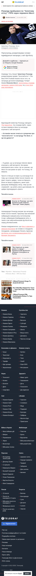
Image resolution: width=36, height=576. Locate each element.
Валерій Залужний (9, 471)
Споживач (23, 403)
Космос (5, 380)
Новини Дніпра (7, 320)
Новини (4, 310)
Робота (22, 317)
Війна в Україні (6, 427)
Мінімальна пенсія (9, 506)
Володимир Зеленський (6, 457)
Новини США (7, 403)
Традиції (23, 463)
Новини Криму (7, 339)
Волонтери (6, 444)
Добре (27, 573)
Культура (23, 412)
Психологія (24, 386)
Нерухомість (7, 358)
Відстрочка (23, 437)
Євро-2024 (23, 364)
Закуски (22, 509)
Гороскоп (23, 400)
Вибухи (5, 434)
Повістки (23, 431)
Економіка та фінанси (9, 348)
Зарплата (23, 314)
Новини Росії (7, 406)
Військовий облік (25, 444)
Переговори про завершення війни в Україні (18, 6)
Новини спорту (16, 198)
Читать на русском (7, 21)
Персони (4, 453)
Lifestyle (22, 396)
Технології (6, 377)
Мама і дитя (24, 377)
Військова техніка (8, 447)
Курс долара (7, 364)
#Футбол (9, 271)
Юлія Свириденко (8, 483)
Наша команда (7, 551)
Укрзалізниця (7, 367)
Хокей (22, 361)
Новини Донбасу (8, 336)
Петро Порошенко (9, 477)
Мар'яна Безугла (8, 480)
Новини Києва (7, 314)
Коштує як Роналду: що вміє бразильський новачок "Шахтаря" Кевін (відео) (22, 202)
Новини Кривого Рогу (10, 333)
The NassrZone (6, 125)
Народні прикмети (26, 460)
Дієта (22, 383)
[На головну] (18, 2)
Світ (2, 396)
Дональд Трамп (8, 461)
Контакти (5, 548)
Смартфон (6, 390)
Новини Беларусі (8, 415)
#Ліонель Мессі (10, 273)
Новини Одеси (7, 323)
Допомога (23, 336)
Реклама (5, 542)
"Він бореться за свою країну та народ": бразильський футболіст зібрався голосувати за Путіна (21, 251)
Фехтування (24, 367)
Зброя (5, 440)
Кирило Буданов (8, 474)
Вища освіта (24, 333)
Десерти (23, 502)
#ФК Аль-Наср (21, 273)
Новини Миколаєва (9, 342)
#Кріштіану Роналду (19, 271)
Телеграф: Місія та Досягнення (12, 558)
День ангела (24, 469)
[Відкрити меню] (2, 2)
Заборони (23, 466)
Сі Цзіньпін (6, 465)
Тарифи (5, 361)
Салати (22, 506)
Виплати (23, 320)
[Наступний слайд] (34, 6)
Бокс (21, 355)
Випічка (22, 493)
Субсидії (23, 323)
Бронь (22, 434)
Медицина (23, 326)
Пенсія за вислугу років (8, 510)
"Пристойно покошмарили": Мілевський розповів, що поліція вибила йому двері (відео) (22, 263)
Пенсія (3, 489)
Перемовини (7, 437)
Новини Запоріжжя (9, 329)
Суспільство (23, 310)
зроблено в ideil (7, 570)
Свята (21, 453)
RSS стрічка (6, 561)
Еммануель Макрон (9, 468)
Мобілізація (23, 427)
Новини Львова (8, 326)
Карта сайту (6, 555)
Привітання (24, 421)
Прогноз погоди (25, 339)
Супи (22, 499)
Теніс (22, 358)
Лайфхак (23, 415)
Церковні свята (25, 457)
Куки (19, 573)
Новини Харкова (8, 317)
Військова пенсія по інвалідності (9, 502)
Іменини (23, 472)
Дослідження (24, 390)
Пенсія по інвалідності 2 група (9, 497)
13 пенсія (6, 493)
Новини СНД (7, 409)
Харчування (24, 380)
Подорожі (23, 409)
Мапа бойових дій (8, 431)
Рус (33, 2)
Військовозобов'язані (27, 440)
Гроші (4, 352)
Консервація (24, 496)
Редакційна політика (8, 536)
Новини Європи (8, 400)
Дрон (4, 386)
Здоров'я (22, 373)
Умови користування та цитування (13, 539)
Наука (3, 373)
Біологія (5, 383)
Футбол (22, 352)
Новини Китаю (7, 412)
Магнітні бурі (24, 418)
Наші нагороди (7, 545)
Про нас (4, 530)
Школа (22, 329)
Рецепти (22, 489)
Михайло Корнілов (10, 17)
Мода (22, 406)
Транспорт (6, 355)
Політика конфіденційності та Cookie (14, 533)
